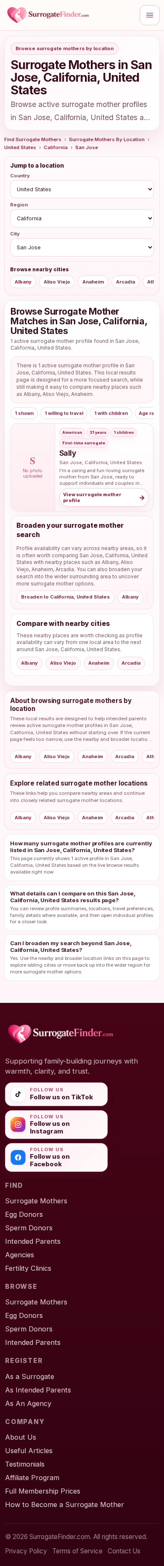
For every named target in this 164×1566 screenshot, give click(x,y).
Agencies (19, 1255)
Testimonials (25, 1464)
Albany (23, 282)
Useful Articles (29, 1450)
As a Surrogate (29, 1376)
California (56, 147)
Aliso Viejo (57, 282)
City (15, 234)
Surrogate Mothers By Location (107, 139)
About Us (20, 1437)
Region (19, 205)
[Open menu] (150, 15)
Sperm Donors (29, 1228)
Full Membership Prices (42, 1491)
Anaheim (93, 282)
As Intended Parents (38, 1390)
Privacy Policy (26, 1551)
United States (20, 147)
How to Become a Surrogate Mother (64, 1504)
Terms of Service (77, 1551)
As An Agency (28, 1403)
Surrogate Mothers (36, 1201)
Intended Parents (33, 1241)
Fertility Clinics (28, 1268)
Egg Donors (24, 1214)
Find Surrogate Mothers (32, 139)
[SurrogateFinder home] (69, 15)
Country (20, 176)
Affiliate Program (32, 1477)
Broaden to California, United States (65, 597)
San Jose (86, 147)
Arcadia (125, 282)
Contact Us (124, 1551)
